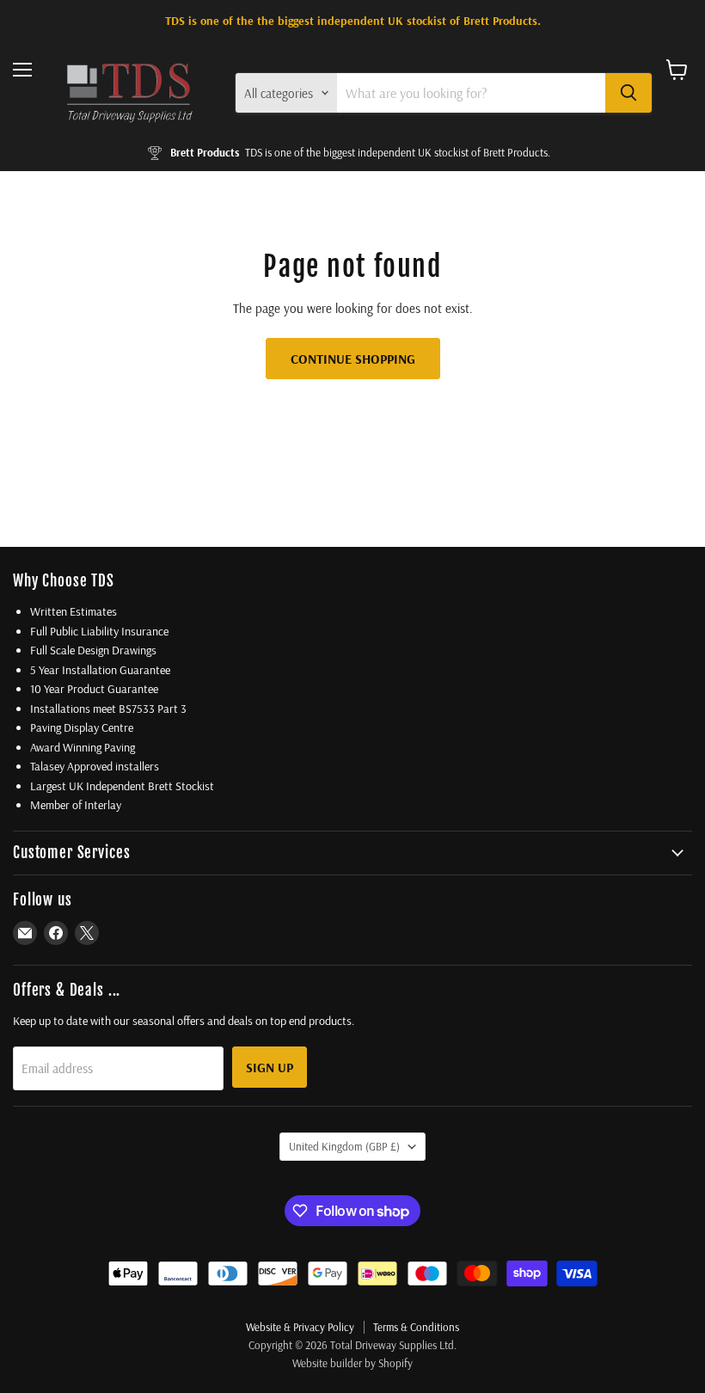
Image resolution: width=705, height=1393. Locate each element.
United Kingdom (344, 1146)
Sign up (269, 1067)
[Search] (628, 93)
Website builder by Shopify (352, 1363)
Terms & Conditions (416, 1327)
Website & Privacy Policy (300, 1327)
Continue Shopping (353, 358)
